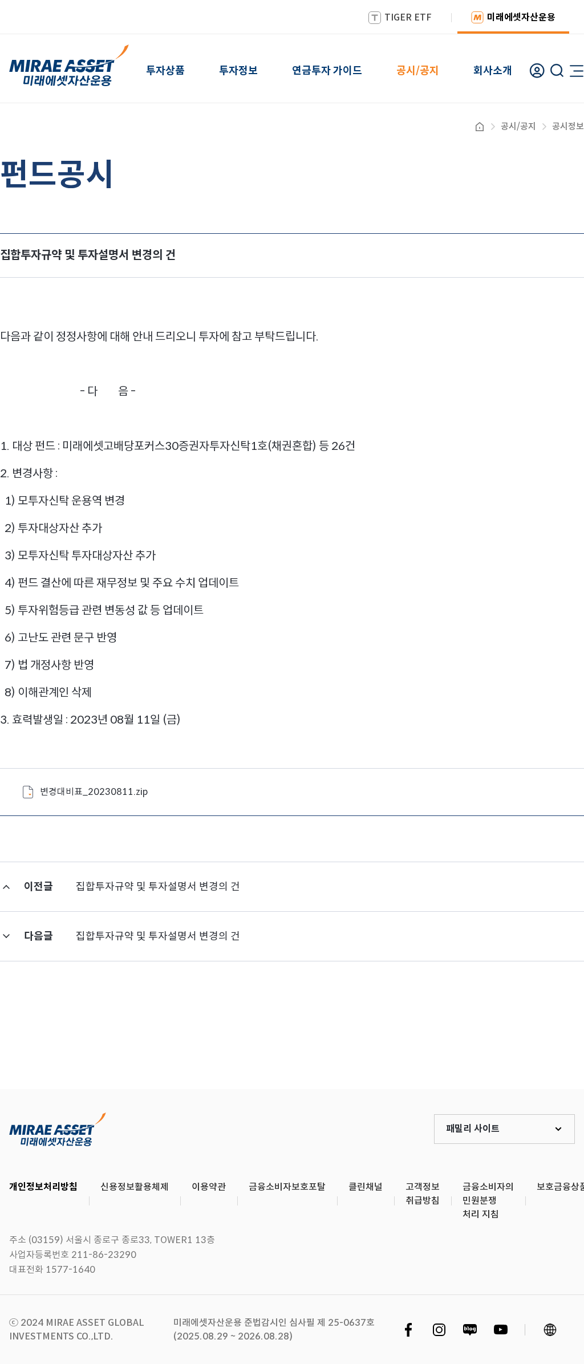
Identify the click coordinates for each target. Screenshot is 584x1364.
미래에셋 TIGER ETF (57, 1129)
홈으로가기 (479, 126)
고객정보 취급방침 (422, 1194)
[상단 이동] (527, 1047)
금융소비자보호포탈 (287, 1187)
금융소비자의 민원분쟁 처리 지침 (488, 1200)
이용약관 (209, 1187)
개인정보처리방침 (43, 1187)
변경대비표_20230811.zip (94, 792)
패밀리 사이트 (473, 1129)
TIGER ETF (408, 17)
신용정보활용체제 (134, 1187)
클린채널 (365, 1187)
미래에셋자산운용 (521, 17)
